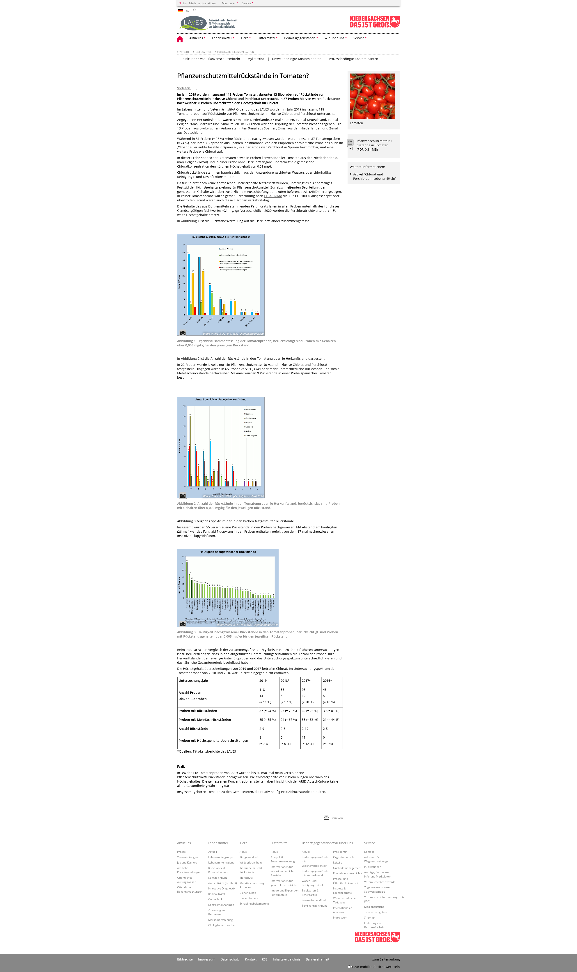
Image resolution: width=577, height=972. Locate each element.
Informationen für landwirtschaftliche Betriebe (282, 871)
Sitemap (369, 917)
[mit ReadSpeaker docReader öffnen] (351, 148)
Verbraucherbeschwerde (379, 882)
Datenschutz (230, 959)
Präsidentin (340, 851)
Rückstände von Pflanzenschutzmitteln (211, 59)
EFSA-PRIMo (273, 196)
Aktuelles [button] (196, 38)
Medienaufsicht (374, 906)
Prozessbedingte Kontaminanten (353, 59)
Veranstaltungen (187, 857)
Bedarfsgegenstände (316, 843)
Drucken (336, 818)
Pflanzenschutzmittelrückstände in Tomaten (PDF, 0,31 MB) (374, 145)
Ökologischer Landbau (222, 925)
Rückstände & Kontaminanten (235, 52)
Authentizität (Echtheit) (222, 883)
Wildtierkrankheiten (252, 862)
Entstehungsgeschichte (347, 873)
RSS (265, 959)
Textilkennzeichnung (314, 905)
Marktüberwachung (220, 919)
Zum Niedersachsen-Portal (199, 3)
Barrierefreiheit (317, 959)
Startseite (183, 52)
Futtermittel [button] (266, 38)
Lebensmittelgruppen (221, 857)
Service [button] (358, 38)
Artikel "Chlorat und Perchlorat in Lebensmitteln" (374, 176)
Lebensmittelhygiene (221, 862)
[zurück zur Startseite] (208, 24)
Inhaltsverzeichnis (286, 959)
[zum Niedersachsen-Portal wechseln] (375, 27)
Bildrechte (185, 959)
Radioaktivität (216, 894)
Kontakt (369, 851)
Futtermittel (279, 843)
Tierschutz (246, 877)
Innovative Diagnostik (221, 888)
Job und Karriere (187, 862)
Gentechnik (215, 899)
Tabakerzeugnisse (375, 912)
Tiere (243, 843)
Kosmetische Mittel (314, 900)
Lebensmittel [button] (222, 38)
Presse (181, 851)
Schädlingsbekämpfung (254, 903)
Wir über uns (343, 843)
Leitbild (337, 862)
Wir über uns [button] (334, 38)
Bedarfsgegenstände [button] (300, 38)
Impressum (340, 917)
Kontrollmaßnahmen (221, 904)
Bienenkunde (248, 892)
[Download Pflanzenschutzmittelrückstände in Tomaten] (352, 143)
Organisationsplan (344, 857)
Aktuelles (184, 843)
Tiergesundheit (249, 857)
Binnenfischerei (249, 898)
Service (369, 843)
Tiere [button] (244, 38)
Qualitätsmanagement (347, 868)
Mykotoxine (256, 59)
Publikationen (372, 866)
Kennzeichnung (217, 877)
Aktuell (212, 851)
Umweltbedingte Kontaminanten (296, 59)
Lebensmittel (203, 52)
